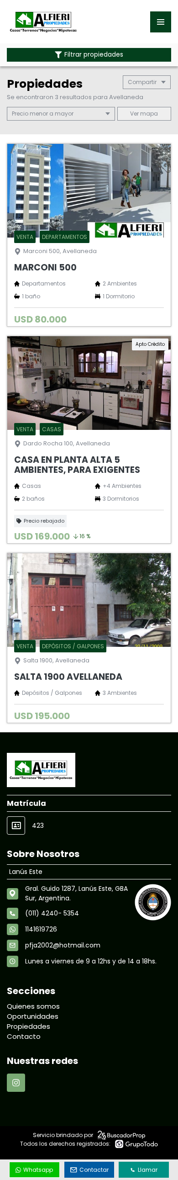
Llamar (147, 1170)
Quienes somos (33, 1006)
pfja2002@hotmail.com (62, 945)
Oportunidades (32, 1016)
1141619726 (41, 929)
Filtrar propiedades (93, 54)
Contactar (94, 1170)
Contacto (24, 1036)
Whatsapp (38, 1170)
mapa (148, 113)
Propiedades (28, 1026)
